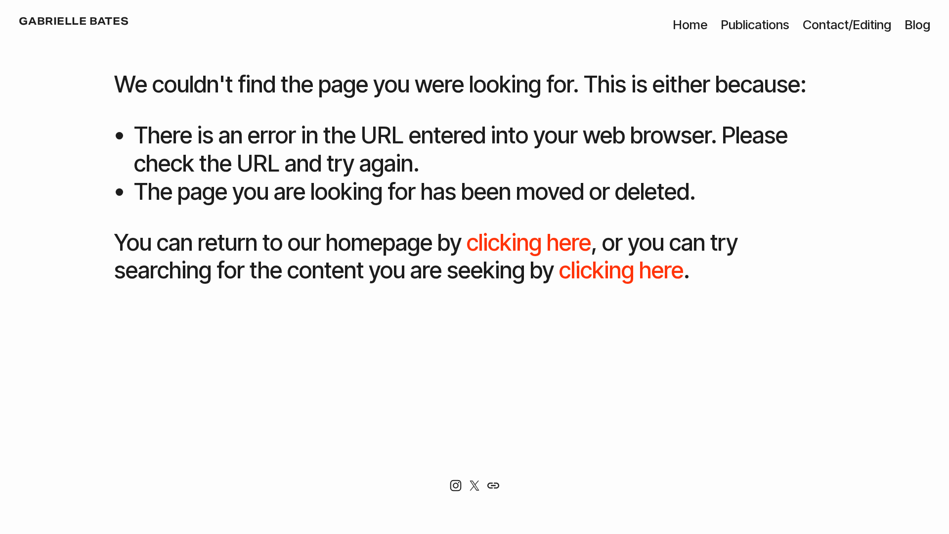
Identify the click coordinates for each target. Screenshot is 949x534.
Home (690, 24)
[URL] (493, 485)
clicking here (529, 242)
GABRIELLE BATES (74, 21)
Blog (917, 24)
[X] (474, 485)
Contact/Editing (847, 24)
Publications (755, 24)
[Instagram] (456, 485)
